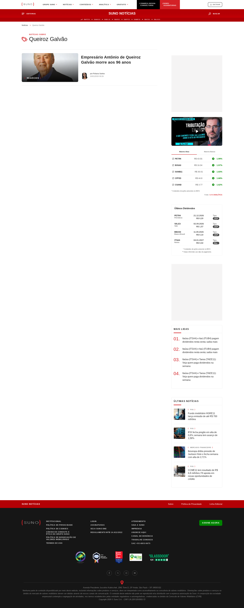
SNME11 (137, 19)
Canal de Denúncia (142, 536)
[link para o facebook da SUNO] (109, 573)
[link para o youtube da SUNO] (134, 573)
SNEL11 (107, 19)
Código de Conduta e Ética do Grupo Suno (57, 533)
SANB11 (178, 172)
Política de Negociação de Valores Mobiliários (61, 538)
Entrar (216, 4)
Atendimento (138, 521)
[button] (30, 13)
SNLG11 (157, 19)
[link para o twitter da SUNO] (117, 573)
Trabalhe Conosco (142, 540)
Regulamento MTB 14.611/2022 (106, 532)
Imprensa (136, 529)
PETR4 (178, 159)
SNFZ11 (87, 19)
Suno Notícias (31, 504)
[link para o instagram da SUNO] (126, 573)
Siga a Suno (137, 525)
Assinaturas (98, 525)
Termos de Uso (54, 543)
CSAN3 (178, 185)
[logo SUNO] (28, 5)
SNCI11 (147, 19)
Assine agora (210, 523)
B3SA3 (178, 165)
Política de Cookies (57, 529)
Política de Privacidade (191, 504)
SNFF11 (127, 19)
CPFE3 (178, 178)
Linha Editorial (216, 504)
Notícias (25, 25)
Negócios (33, 78)
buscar (216, 14)
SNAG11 (97, 19)
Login (94, 521)
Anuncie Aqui (138, 532)
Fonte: (213, 195)
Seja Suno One (99, 529)
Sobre (170, 504)
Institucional (53, 521)
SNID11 (117, 19)
